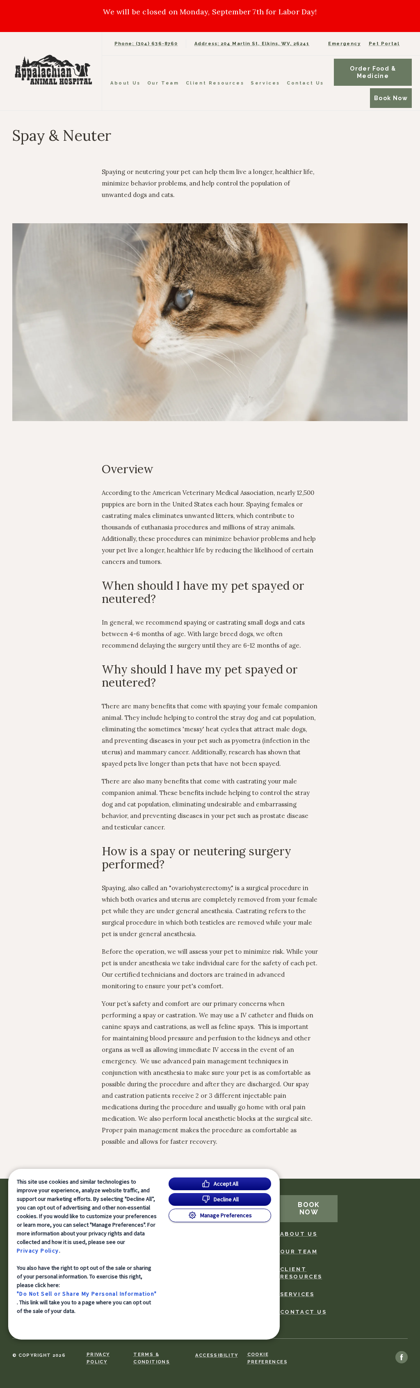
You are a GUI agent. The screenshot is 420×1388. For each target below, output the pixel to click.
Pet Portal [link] (384, 43)
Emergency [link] (344, 43)
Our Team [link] (163, 83)
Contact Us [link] (305, 83)
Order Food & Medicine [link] (373, 72)
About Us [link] (125, 83)
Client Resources (215, 83)
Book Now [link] (391, 98)
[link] (53, 70)
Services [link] (265, 83)
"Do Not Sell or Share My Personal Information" (87, 1293)
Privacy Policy (38, 1250)
